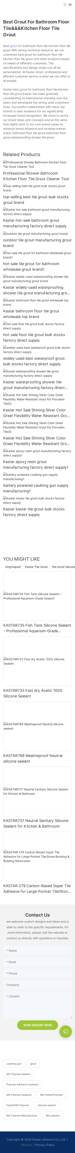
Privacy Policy (45, 1145)
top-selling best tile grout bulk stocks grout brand (36, 200)
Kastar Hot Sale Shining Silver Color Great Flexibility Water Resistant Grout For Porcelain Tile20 (36, 441)
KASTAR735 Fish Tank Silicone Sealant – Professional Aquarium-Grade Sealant (37, 628)
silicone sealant (47, 1105)
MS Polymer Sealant (18, 1074)
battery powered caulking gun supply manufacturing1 (36, 488)
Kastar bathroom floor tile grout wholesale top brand (31, 314)
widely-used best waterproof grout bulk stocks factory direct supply (34, 361)
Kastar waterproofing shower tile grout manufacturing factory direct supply (34, 385)
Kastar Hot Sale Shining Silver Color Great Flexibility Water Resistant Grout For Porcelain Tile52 (36, 413)
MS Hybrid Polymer (51, 1094)
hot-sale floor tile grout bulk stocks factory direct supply (34, 337)
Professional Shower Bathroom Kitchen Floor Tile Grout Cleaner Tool (36, 176)
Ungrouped (13, 567)
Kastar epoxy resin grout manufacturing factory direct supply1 (35, 465)
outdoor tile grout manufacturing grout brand (37, 243)
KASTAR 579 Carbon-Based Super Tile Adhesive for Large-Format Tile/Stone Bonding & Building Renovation (37, 889)
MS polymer (53, 1115)
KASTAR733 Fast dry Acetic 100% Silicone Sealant (32, 693)
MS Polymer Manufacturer (21, 1115)
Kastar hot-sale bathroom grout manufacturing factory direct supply (35, 223)
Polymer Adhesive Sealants (22, 1084)
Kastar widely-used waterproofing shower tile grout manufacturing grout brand (37, 290)
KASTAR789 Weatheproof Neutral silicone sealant (32, 758)
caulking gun (13, 1063)
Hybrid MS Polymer (17, 1105)
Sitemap (26, 1145)
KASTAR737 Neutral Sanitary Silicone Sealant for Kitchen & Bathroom (35, 823)
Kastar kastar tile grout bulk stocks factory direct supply (34, 512)
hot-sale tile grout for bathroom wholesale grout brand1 (31, 266)
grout (13, 46)
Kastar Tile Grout (36, 567)
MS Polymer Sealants (18, 1094)
